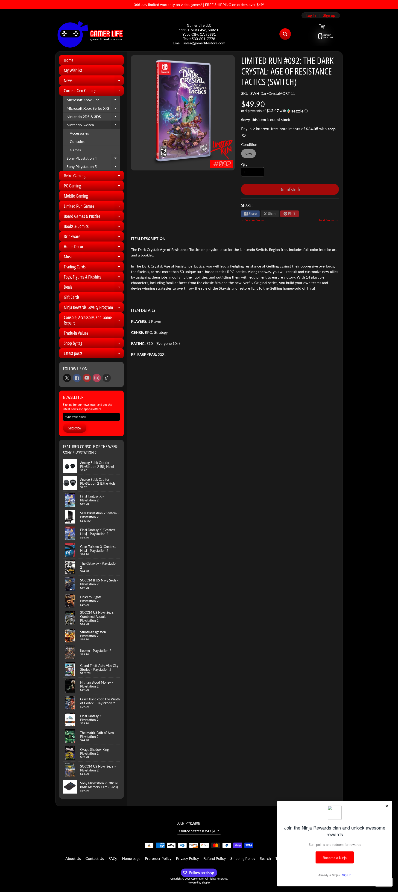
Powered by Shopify (199, 882)
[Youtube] (87, 378)
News (94, 81)
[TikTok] (106, 378)
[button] (290, 111)
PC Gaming (94, 187)
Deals (94, 288)
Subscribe (74, 428)
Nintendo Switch (93, 126)
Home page (131, 858)
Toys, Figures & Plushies (94, 278)
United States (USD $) (197, 831)
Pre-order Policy (158, 858)
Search (265, 858)
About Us (73, 858)
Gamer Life (197, 878)
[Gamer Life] (89, 34)
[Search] (285, 34)
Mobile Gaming (76, 196)
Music (94, 257)
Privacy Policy (187, 858)
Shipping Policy (242, 858)
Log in (311, 15)
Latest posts (94, 354)
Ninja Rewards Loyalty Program (94, 308)
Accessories (79, 133)
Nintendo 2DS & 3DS (93, 117)
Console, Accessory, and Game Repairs (94, 320)
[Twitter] (67, 378)
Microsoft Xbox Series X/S (93, 109)
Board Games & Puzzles (94, 217)
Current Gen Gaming (94, 91)
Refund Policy (214, 858)
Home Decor (94, 247)
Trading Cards (94, 268)
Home (68, 60)
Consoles (77, 141)
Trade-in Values (76, 333)
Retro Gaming (94, 177)
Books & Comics (94, 227)
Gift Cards (71, 297)
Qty (244, 164)
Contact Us (94, 858)
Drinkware (94, 237)
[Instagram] (97, 378)
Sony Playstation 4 (93, 159)
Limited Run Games (94, 207)
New (250, 154)
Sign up (329, 15)
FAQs (112, 858)
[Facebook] (77, 378)
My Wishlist (73, 70)
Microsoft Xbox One (93, 101)
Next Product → (329, 220)
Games (75, 150)
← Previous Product (253, 220)
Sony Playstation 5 (93, 167)
